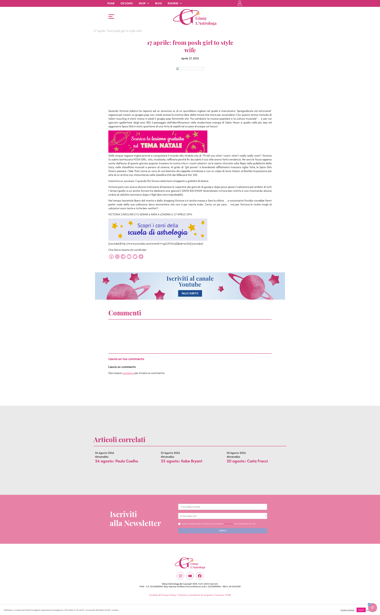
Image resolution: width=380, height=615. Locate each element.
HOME (110, 3)
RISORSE (173, 3)
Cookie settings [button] (347, 610)
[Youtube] (190, 576)
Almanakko (102, 457)
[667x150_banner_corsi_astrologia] (157, 240)
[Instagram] (180, 576)
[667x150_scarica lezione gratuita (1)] (157, 152)
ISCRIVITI (222, 530)
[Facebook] (199, 576)
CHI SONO (126, 3)
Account (219, 595)
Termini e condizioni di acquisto (195, 595)
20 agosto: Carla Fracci (247, 461)
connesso (128, 373)
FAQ (228, 595)
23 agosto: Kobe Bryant (181, 461)
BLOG (158, 3)
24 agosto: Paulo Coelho (116, 461)
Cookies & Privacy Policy (162, 595)
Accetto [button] (361, 610)
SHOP (142, 3)
